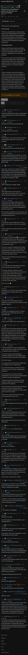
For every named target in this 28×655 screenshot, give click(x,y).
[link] (5, 16)
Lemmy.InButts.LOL (7, 1)
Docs (2, 646)
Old (23, 103)
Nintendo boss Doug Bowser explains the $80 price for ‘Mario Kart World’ (10, 11)
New (19, 103)
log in (10, 95)
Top (6, 103)
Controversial (12, 103)
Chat (3, 106)
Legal (2, 641)
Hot (3, 103)
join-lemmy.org (5, 652)
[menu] (26, 1)
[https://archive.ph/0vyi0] (24, 11)
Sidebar (4, 99)
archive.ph (3, 14)
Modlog (3, 638)
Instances (3, 643)
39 (2, 16)
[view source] (17, 17)
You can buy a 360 (9, 429)
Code (2, 649)
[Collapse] (2, 110)
